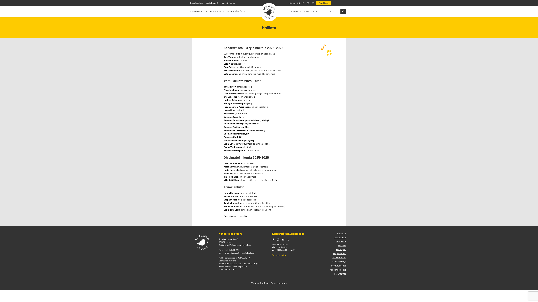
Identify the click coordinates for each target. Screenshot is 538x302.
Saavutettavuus (279, 283)
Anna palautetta (279, 255)
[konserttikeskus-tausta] (269, 4)
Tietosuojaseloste (260, 283)
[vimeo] (288, 240)
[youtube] (283, 240)
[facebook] (273, 240)
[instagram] (278, 240)
